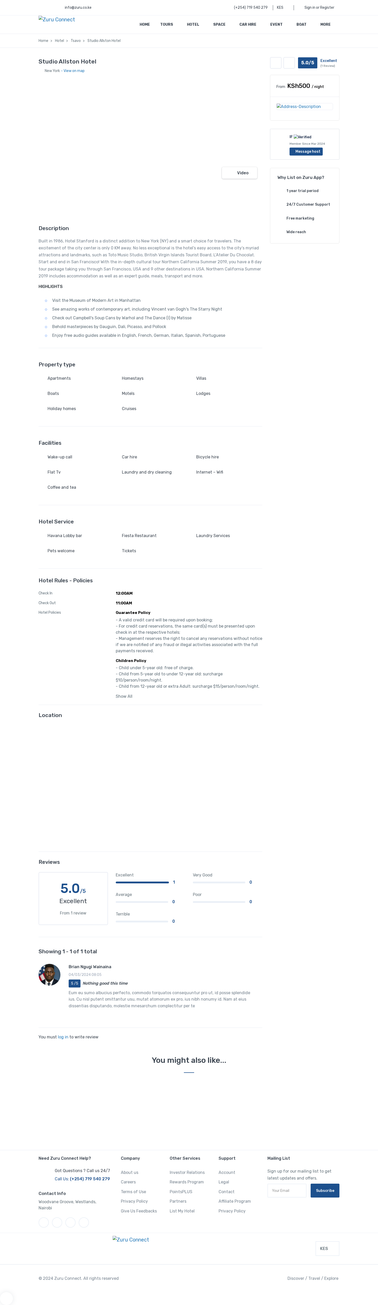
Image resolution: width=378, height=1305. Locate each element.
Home (145, 24)
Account (227, 1172)
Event (276, 24)
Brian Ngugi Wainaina (90, 966)
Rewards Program (187, 1182)
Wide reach (296, 232)
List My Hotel (182, 1211)
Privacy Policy (134, 1201)
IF (291, 137)
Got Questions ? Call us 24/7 (82, 1170)
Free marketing (300, 218)
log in (63, 1037)
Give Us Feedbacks (139, 1211)
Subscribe (325, 1191)
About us (129, 1172)
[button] (289, 63)
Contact (227, 1191)
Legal (224, 1182)
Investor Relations (187, 1172)
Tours (167, 24)
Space (219, 24)
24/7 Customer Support (308, 204)
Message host (307, 151)
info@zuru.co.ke (78, 7)
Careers (128, 1182)
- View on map (73, 71)
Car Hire (248, 24)
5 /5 (74, 983)
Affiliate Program (235, 1201)
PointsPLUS (181, 1191)
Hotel (193, 24)
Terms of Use (133, 1191)
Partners (178, 1201)
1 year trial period (302, 191)
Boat (301, 24)
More (325, 24)
